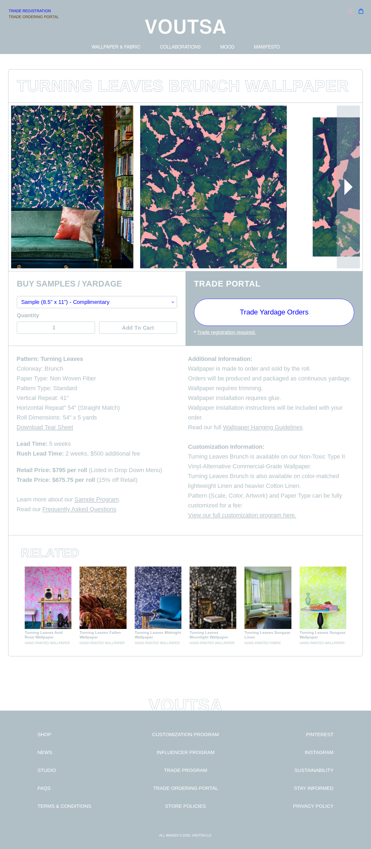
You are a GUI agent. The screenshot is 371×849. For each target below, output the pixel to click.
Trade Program (185, 770)
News (44, 752)
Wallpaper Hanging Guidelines (263, 427)
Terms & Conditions (64, 806)
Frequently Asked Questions (79, 509)
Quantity (28, 315)
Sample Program (96, 499)
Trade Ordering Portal (34, 17)
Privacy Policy (313, 806)
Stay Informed (314, 788)
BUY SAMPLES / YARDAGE (69, 284)
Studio (46, 770)
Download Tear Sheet (45, 427)
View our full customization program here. (242, 515)
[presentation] (348, 187)
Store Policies (185, 806)
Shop (44, 734)
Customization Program (185, 734)
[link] (48, 606)
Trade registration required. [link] (226, 332)
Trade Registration (30, 11)
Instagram (319, 752)
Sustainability (314, 770)
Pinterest (320, 734)
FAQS (44, 788)
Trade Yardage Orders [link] (274, 312)
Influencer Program (186, 752)
